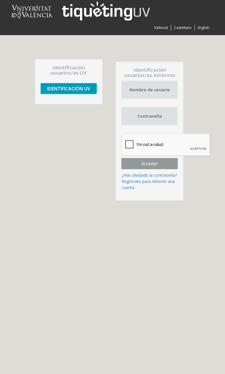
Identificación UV (68, 88)
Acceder (149, 163)
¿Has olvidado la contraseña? (149, 175)
